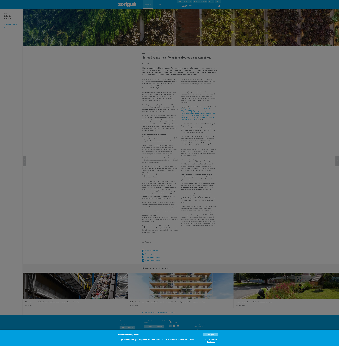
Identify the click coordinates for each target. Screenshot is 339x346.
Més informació (211, 342)
